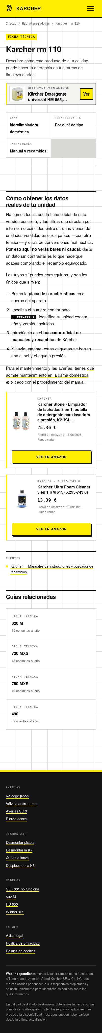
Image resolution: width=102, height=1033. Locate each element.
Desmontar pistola (20, 842)
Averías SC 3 (16, 810)
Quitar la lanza (17, 857)
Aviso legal (14, 935)
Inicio (11, 23)
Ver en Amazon (51, 456)
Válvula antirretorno (21, 803)
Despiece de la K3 (20, 865)
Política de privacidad (23, 943)
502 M (11, 896)
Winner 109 (15, 911)
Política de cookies (20, 950)
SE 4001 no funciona (22, 888)
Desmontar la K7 (19, 849)
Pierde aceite (16, 818)
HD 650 (12, 904)
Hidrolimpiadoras (36, 23)
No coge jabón (17, 795)
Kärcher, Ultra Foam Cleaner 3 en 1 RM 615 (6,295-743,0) (63, 489)
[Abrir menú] (90, 8)
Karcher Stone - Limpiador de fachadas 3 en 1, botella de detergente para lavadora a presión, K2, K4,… (63, 411)
